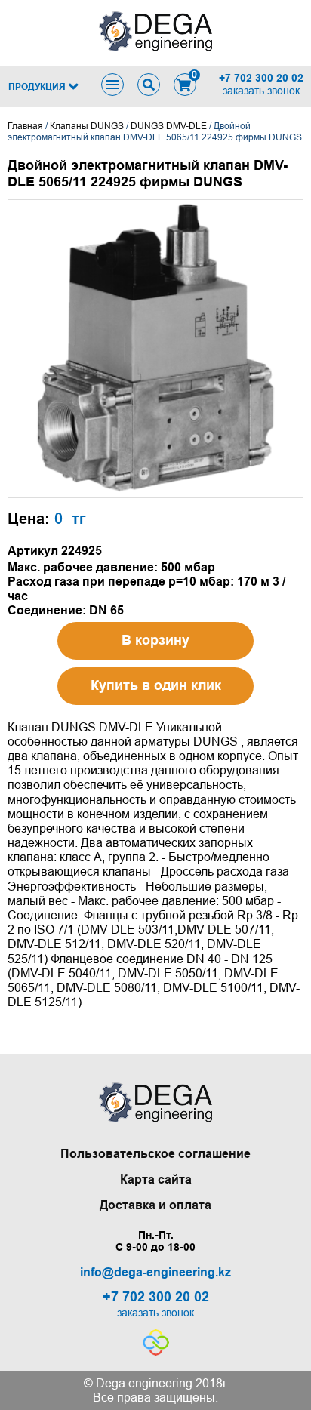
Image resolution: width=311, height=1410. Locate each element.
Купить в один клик (156, 685)
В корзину (155, 640)
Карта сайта (156, 1179)
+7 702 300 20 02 (261, 78)
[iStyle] (156, 1351)
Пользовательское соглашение (155, 1153)
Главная (25, 126)
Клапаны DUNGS (87, 126)
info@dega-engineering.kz (155, 1272)
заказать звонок (261, 91)
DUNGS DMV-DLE (169, 126)
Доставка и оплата (155, 1205)
